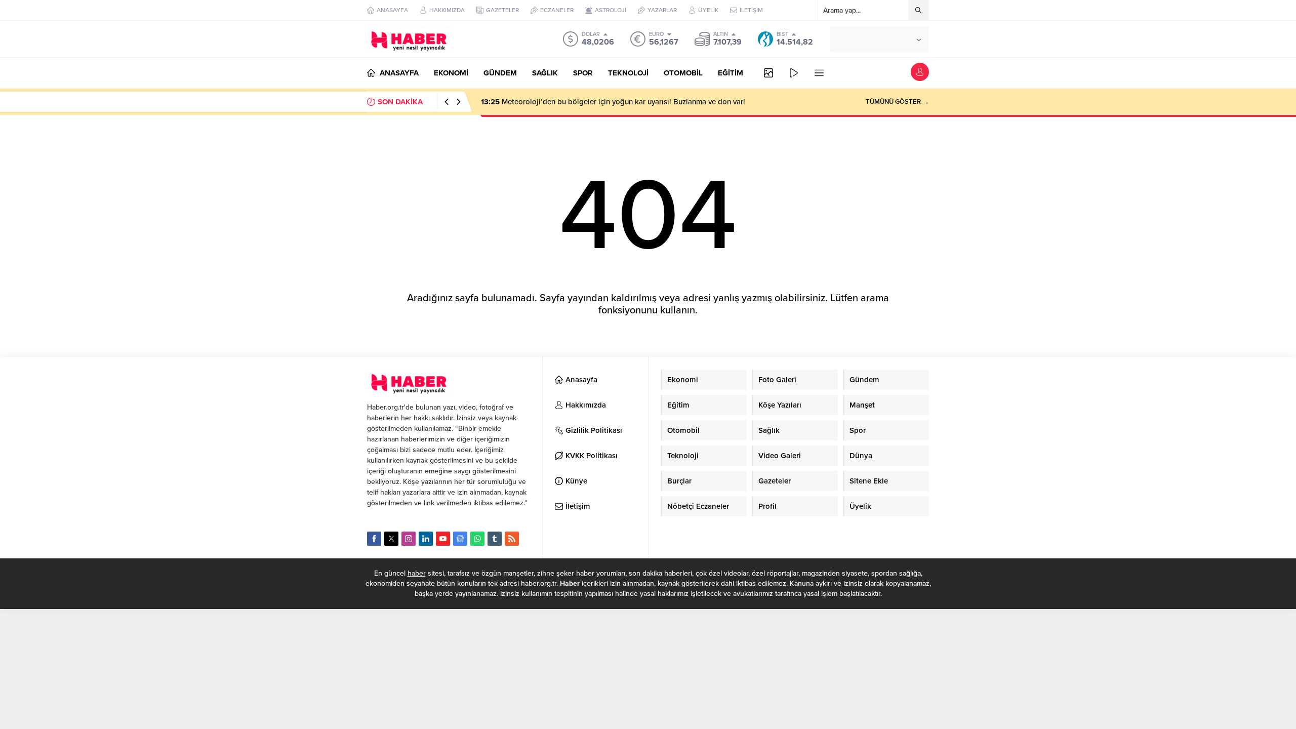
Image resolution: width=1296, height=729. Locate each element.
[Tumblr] (495, 539)
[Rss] (512, 539)
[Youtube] (443, 539)
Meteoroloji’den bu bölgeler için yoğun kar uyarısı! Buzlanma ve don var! (613, 101)
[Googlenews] (460, 539)
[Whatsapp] (477, 539)
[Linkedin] (426, 539)
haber (417, 573)
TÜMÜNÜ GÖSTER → (897, 102)
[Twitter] (391, 539)
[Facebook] (374, 539)
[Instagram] (408, 539)
